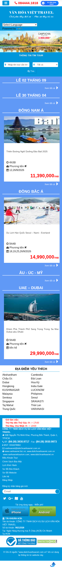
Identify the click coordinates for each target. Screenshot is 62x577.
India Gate (37, 386)
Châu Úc (7, 378)
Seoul (34, 397)
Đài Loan (36, 378)
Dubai (5, 382)
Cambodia (37, 374)
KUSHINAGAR (11, 390)
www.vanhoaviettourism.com (16, 454)
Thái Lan (36, 405)
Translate (27, 28)
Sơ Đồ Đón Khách (10, 469)
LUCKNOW (37, 390)
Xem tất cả (50, 88)
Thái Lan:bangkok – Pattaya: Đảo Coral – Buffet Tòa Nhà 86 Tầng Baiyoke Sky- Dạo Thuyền (32, 152)
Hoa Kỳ (35, 382)
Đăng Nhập (7, 480)
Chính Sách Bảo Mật (12, 461)
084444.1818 (28, 3)
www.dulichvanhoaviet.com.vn (41, 451)
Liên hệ (5, 476)
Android (45, 511)
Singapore (8, 401)
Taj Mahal (7, 405)
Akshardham (9, 374)
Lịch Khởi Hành (9, 465)
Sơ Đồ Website (9, 472)
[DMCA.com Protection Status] (47, 541)
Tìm (32, 71)
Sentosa (7, 397)
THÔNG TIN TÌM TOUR (31, 55)
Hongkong (8, 386)
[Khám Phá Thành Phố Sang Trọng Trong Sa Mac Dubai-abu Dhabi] (32, 307)
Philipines (36, 393)
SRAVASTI (37, 401)
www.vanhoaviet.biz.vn (15, 451)
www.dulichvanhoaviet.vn (42, 454)
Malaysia (7, 393)
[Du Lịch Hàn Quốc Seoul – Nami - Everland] (32, 210)
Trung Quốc (9, 409)
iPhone (18, 511)
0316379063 (15, 445)
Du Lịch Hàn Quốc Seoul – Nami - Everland (28, 232)
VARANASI (37, 409)
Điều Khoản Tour (10, 458)
